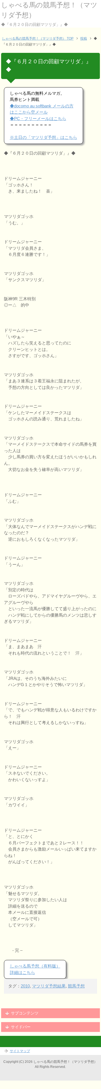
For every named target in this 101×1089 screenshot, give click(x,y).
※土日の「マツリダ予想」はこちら (43, 137)
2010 (25, 986)
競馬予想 (76, 986)
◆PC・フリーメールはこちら (38, 118)
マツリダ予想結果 (49, 986)
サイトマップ (20, 1051)
